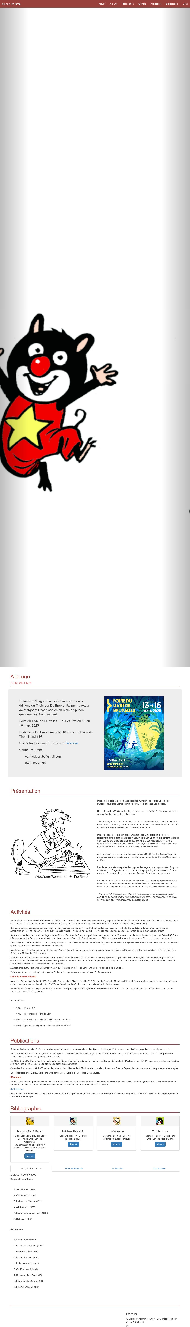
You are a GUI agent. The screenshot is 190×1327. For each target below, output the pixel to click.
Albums (29, 1156)
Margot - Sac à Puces (31, 1168)
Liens (185, 3)
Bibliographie (172, 3)
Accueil (102, 3)
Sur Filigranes (16, 1088)
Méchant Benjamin (74, 1168)
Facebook (72, 743)
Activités (142, 3)
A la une (113, 3)
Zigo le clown (159, 1168)
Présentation (128, 3)
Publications (156, 3)
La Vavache (117, 1168)
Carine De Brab (11, 4)
